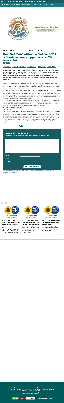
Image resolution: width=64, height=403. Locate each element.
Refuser (22, 398)
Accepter (15, 398)
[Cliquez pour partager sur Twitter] (14, 60)
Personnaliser (31, 398)
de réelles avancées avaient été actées (31, 83)
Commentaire (9, 138)
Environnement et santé (22, 51)
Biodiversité (7, 51)
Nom (7, 155)
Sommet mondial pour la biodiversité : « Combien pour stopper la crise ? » (29, 55)
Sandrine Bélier (51, 66)
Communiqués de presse (19, 66)
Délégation (7, 63)
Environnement (32, 66)
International (37, 51)
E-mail (7, 158)
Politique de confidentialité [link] (44, 398)
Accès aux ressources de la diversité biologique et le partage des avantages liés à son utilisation (29, 85)
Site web (7, 161)
